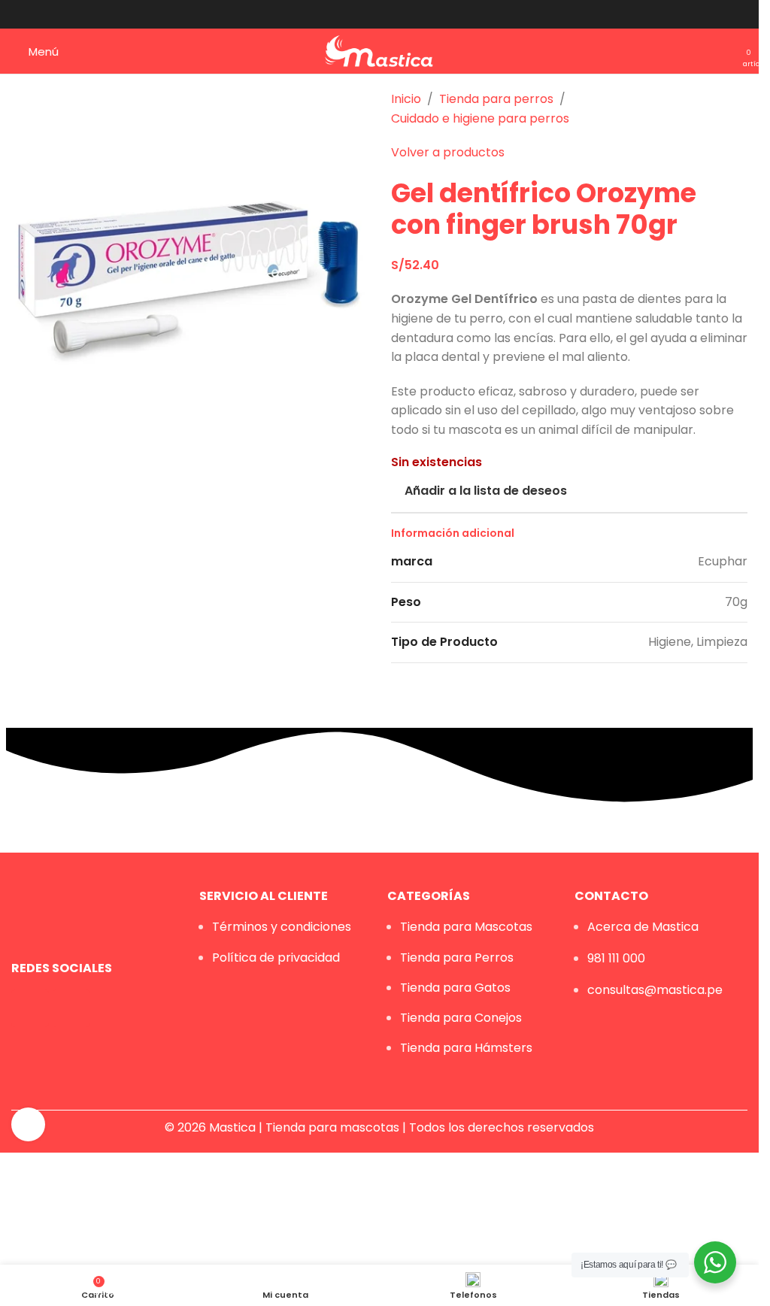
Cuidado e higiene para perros (480, 118)
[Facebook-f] (30, 1008)
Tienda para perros (496, 99)
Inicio (406, 99)
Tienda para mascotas (332, 1127)
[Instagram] (71, 1008)
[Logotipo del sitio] (379, 50)
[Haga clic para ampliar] (28, 1124)
